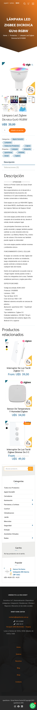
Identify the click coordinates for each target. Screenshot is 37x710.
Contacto (18, 682)
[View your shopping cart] (29, 3)
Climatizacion (9, 513)
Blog (18, 668)
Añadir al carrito (17, 130)
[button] (32, 65)
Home (5, 35)
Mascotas (7, 521)
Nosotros (18, 661)
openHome (8, 152)
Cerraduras (8, 496)
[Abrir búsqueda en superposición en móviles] (18, 469)
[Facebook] (18, 706)
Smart (7, 156)
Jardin (6, 517)
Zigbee (27, 146)
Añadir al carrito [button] (18, 405)
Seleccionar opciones (18, 364)
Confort (7, 509)
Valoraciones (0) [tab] (11, 167)
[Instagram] (15, 706)
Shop (18, 675)
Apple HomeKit (9, 492)
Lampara (15, 149)
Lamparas (8, 142)
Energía (7, 530)
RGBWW (21, 152)
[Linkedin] (22, 706)
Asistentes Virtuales (11, 534)
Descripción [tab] (9, 162)
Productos (14, 35)
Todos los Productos (11, 488)
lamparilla (27, 149)
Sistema (18, 654)
